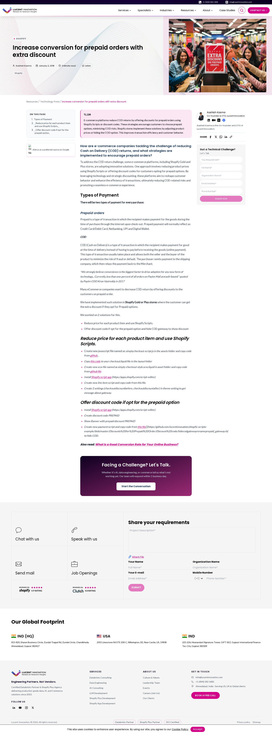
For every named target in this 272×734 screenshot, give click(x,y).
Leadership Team (151, 682)
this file (142, 426)
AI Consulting (96, 688)
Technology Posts (50, 101)
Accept (197, 729)
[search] (241, 10)
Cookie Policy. (180, 729)
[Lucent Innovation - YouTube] (20, 707)
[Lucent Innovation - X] (32, 707)
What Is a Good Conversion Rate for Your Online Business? (136, 444)
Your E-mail (136, 572)
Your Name (135, 562)
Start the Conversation (136, 486)
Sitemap (257, 722)
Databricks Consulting (100, 677)
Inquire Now (221, 198)
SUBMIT (136, 587)
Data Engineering (98, 682)
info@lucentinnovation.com (240, 2)
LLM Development (99, 693)
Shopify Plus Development (103, 698)
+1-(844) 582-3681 (210, 2)
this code (95, 361)
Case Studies (227, 10)
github (93, 355)
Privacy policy (243, 722)
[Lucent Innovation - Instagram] (26, 707)
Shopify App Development (102, 703)
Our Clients (148, 698)
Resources (32, 101)
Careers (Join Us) (151, 693)
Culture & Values (151, 677)
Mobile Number (203, 572)
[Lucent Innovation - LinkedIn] (13, 707)
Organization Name (206, 562)
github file (95, 371)
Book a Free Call (205, 695)
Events (146, 688)
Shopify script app (101, 377)
